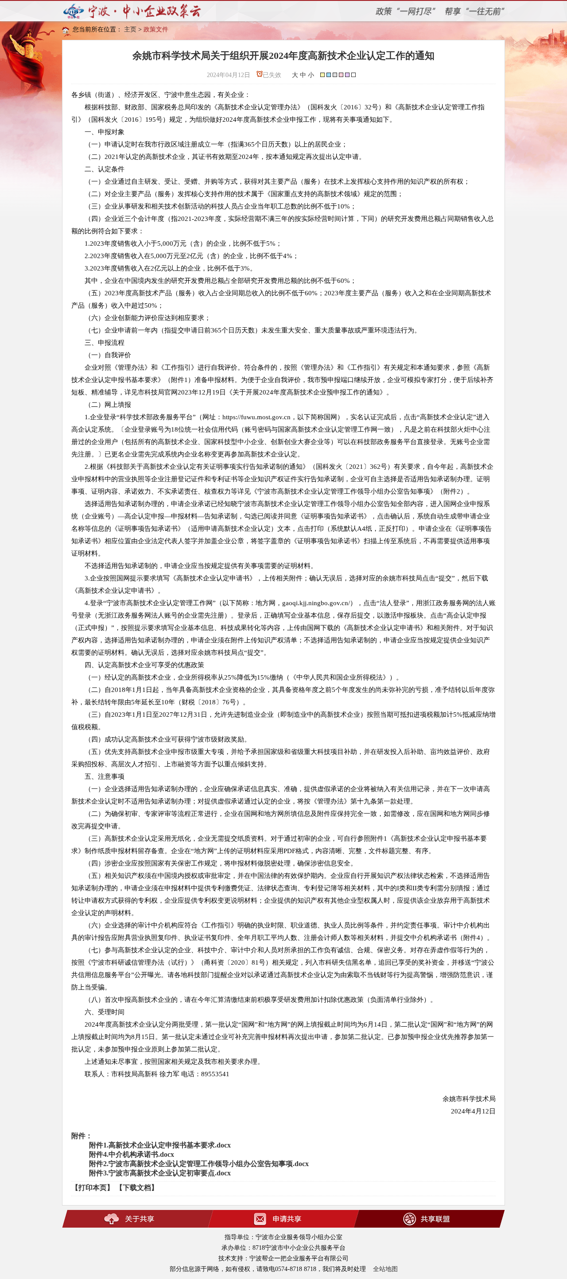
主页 (130, 29)
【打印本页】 (92, 1187)
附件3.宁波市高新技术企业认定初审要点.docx (160, 1173)
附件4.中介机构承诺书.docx (131, 1154)
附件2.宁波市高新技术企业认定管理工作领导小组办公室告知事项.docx (199, 1163)
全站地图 (385, 1269)
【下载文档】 (137, 1187)
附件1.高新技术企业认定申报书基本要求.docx (160, 1145)
